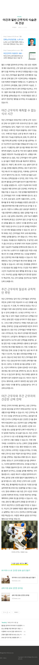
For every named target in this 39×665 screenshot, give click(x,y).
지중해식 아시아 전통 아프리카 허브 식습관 (12, 631)
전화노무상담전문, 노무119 (13, 39)
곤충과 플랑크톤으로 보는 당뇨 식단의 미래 (12, 635)
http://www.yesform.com (11, 50)
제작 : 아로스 (3, 658)
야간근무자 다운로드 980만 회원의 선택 (13, 53)
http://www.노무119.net (11, 36)
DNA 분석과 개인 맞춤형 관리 (10, 637)
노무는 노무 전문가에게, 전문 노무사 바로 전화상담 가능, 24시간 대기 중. (13, 43)
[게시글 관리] (9, 612)
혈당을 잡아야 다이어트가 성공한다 (11, 625)
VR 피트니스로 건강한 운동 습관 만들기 (15, 570)
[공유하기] (7, 612)
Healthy (19, 16)
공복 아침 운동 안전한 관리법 (12, 588)
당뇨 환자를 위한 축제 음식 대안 (11, 629)
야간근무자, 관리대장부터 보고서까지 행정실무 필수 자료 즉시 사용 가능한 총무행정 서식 (13, 57)
